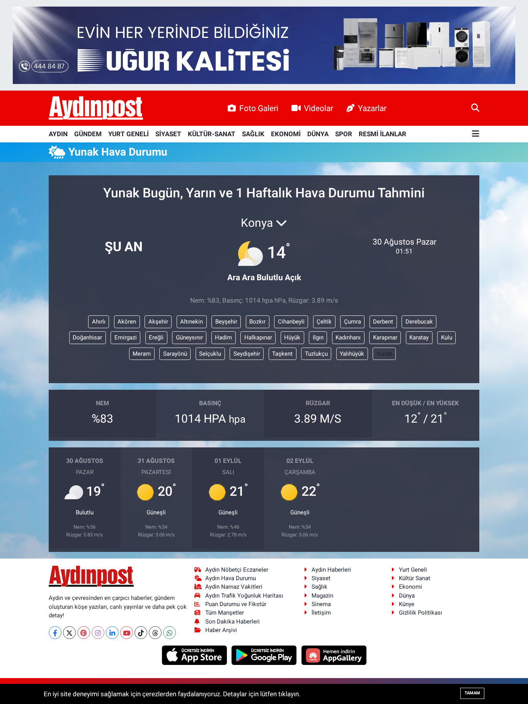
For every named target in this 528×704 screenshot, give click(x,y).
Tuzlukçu (316, 353)
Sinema (321, 604)
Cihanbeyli (291, 321)
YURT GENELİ (128, 134)
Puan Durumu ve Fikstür (235, 604)
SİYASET (168, 134)
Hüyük (292, 337)
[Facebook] (55, 632)
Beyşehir (226, 321)
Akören (127, 321)
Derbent (383, 321)
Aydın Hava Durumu (230, 578)
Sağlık (319, 586)
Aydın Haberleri (331, 569)
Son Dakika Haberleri (232, 621)
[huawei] (334, 655)
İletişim (321, 612)
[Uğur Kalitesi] (264, 44)
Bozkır (257, 321)
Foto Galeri (258, 108)
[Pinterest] (83, 632)
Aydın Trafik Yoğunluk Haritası (244, 595)
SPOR (343, 134)
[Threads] (155, 632)
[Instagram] (98, 632)
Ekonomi (410, 586)
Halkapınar (258, 337)
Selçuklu (210, 353)
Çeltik (324, 321)
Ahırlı (99, 321)
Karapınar (385, 337)
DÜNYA (318, 134)
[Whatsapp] (169, 632)
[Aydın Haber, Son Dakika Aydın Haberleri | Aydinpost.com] (96, 108)
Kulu (446, 337)
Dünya (407, 595)
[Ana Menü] (475, 134)
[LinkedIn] (112, 632)
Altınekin (191, 321)
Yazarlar (372, 108)
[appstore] (195, 655)
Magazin (322, 595)
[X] (69, 632)
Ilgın (318, 337)
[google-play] (265, 655)
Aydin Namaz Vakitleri (233, 586)
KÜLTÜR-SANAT (211, 134)
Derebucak (419, 321)
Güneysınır (189, 337)
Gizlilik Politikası (420, 612)
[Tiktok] (141, 632)
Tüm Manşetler (224, 612)
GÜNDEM (88, 134)
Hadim (223, 337)
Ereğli (156, 337)
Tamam (472, 692)
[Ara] (475, 108)
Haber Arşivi (221, 630)
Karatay (419, 337)
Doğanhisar (87, 337)
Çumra (352, 321)
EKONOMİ (286, 134)
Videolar (318, 108)
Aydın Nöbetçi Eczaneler (236, 569)
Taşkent (282, 353)
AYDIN (58, 134)
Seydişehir (246, 353)
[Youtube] (126, 632)
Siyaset (321, 578)
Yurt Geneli (413, 569)
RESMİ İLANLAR (382, 134)
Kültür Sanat (414, 578)
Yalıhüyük (352, 353)
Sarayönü (175, 353)
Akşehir (158, 321)
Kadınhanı (348, 337)
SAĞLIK (253, 134)
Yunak (384, 353)
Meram (142, 353)
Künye (406, 604)
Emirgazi (125, 337)
